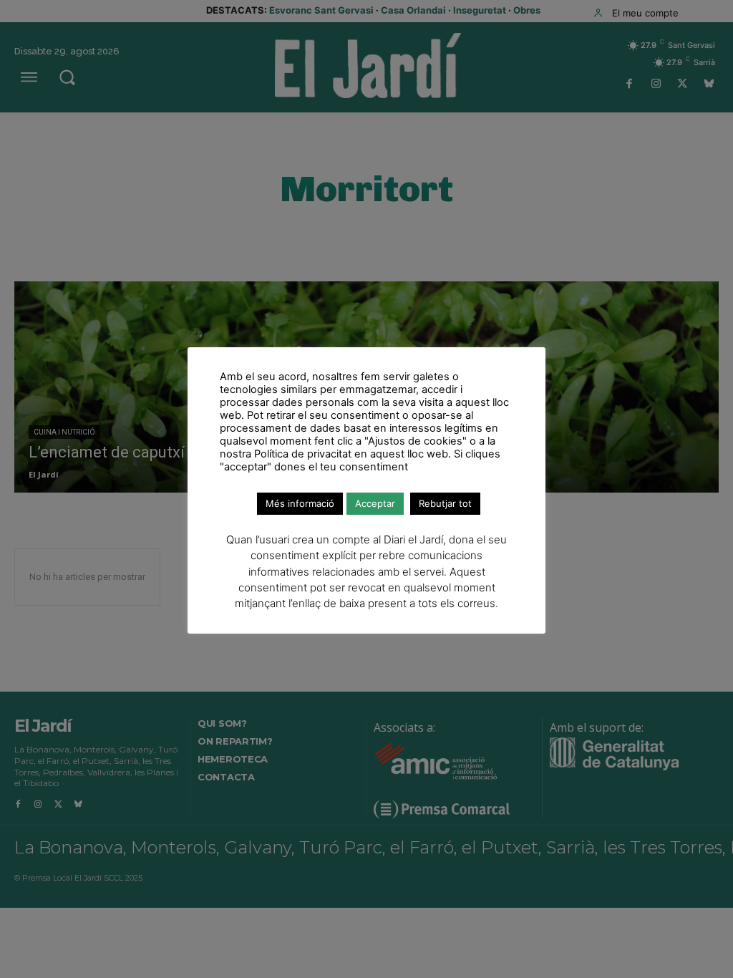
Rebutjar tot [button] (445, 503)
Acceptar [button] (375, 503)
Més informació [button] (300, 503)
